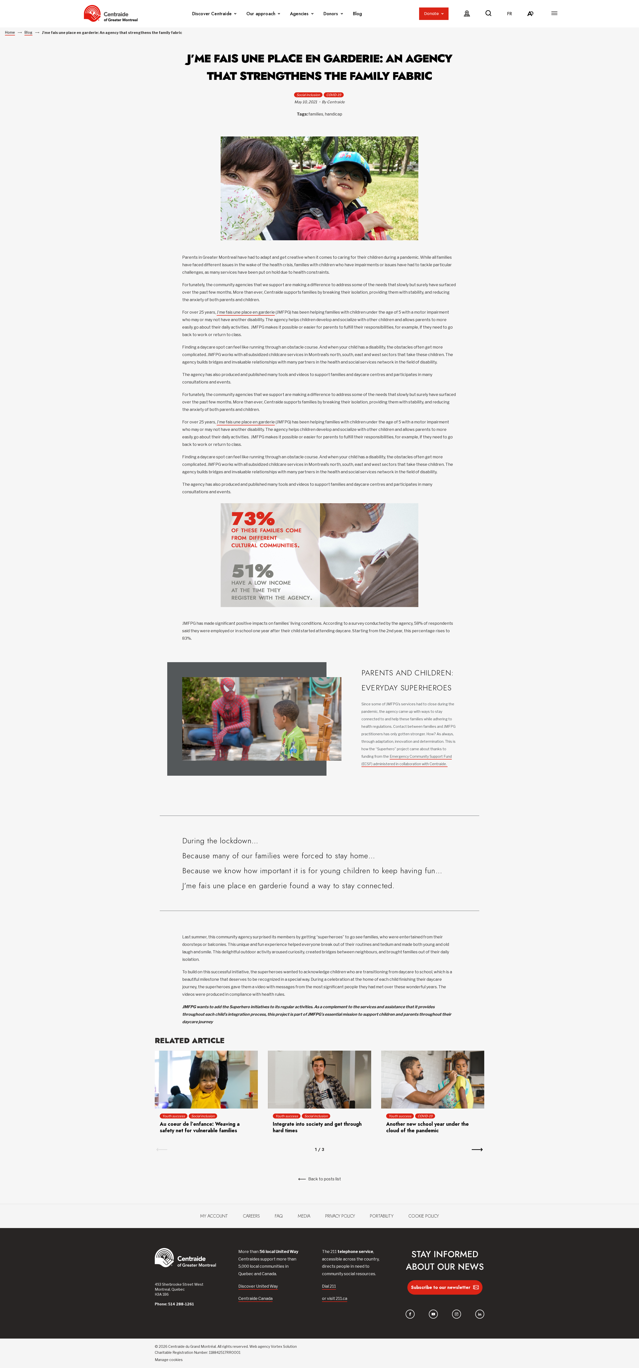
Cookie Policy (423, 1216)
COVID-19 (333, 95)
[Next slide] (477, 1149)
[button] (554, 13)
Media (304, 1216)
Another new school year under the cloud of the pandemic (427, 1127)
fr (509, 13)
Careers (251, 1216)
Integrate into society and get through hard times (317, 1127)
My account (214, 1216)
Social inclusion (308, 95)
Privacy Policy (340, 1216)
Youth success (173, 1116)
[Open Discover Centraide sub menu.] (235, 13)
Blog (357, 13)
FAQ (279, 1216)
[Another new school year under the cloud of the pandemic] (432, 1080)
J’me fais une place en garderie (246, 312)
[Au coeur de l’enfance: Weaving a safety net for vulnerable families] (206, 1080)
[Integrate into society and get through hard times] (319, 1080)
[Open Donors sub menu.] (341, 13)
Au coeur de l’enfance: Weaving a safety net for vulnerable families (200, 1127)
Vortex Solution (284, 1346)
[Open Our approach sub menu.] (279, 13)
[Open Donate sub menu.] (442, 13)
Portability (381, 1216)
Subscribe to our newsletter (440, 1287)
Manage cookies (169, 1360)
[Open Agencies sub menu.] (312, 13)
